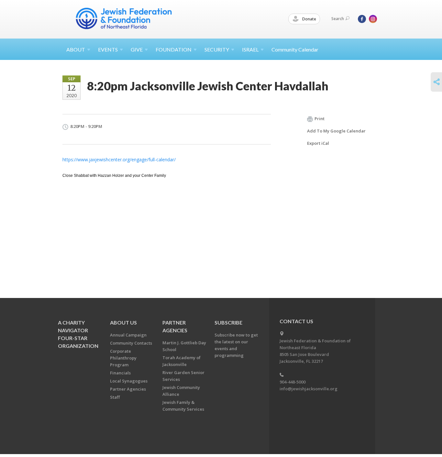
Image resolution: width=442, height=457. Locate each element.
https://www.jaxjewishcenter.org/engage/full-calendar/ (119, 159)
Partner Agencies (128, 389)
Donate (308, 19)
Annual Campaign (128, 335)
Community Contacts (131, 343)
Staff (115, 397)
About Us (123, 322)
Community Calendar (294, 49)
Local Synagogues (129, 381)
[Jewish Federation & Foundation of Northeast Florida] (123, 18)
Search (337, 18)
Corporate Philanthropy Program (123, 358)
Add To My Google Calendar (336, 131)
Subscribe (228, 322)
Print (320, 118)
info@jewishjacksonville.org (308, 389)
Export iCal (318, 143)
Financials (120, 373)
